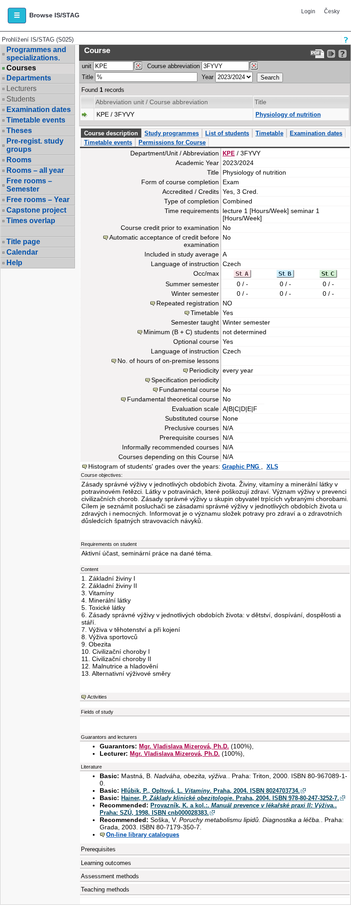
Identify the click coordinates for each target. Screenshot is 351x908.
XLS (272, 466)
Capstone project (36, 210)
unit (86, 66)
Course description (111, 133)
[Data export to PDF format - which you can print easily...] (317, 54)
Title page (23, 242)
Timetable (269, 133)
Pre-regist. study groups (35, 145)
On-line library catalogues (142, 834)
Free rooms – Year (37, 199)
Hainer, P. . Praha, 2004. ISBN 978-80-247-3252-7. (230, 798)
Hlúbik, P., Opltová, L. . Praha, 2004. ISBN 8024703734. (210, 790)
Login (308, 11)
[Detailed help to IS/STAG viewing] (342, 54)
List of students (227, 133)
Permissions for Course (172, 142)
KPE (229, 153)
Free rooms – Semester (29, 185)
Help (14, 263)
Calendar (22, 252)
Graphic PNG (241, 466)
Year (207, 77)
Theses (19, 130)
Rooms (19, 160)
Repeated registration (187, 303)
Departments (28, 78)
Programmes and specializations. (36, 54)
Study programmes (171, 133)
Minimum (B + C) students (181, 332)
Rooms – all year (35, 170)
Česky (332, 11)
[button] (17, 15)
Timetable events (35, 120)
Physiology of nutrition (288, 114)
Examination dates (38, 109)
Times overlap (30, 220)
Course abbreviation (173, 66)
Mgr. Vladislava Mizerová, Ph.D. (184, 746)
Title (87, 77)
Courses (21, 68)
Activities (97, 697)
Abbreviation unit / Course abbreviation (152, 102)
